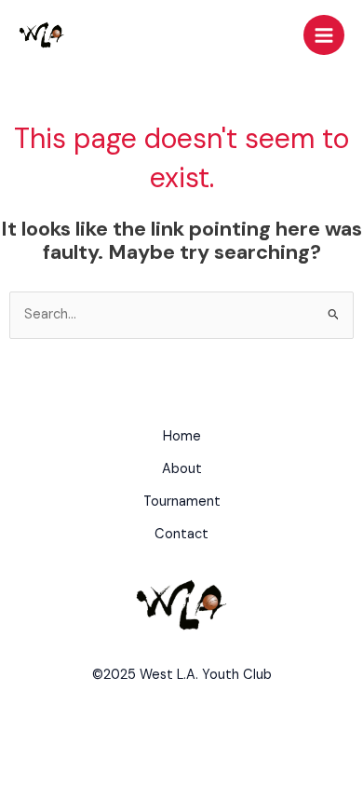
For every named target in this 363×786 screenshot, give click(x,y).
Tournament (182, 501)
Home (182, 436)
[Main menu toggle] (323, 35)
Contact (181, 534)
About (182, 469)
